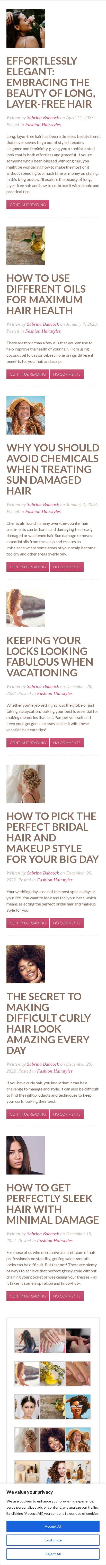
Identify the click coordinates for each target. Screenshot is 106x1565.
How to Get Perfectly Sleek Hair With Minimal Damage (52, 1203)
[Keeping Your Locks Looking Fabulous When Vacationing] (25, 607)
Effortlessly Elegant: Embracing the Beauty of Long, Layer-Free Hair (50, 82)
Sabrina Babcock (43, 117)
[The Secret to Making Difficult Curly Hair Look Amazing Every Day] (25, 963)
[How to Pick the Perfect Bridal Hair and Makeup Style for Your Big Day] (25, 783)
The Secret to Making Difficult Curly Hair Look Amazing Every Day (48, 1023)
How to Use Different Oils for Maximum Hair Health (46, 294)
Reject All (53, 1554)
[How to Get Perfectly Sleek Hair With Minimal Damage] (25, 1154)
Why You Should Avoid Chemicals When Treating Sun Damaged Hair (52, 469)
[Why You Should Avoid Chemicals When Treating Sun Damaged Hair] (25, 414)
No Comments (66, 374)
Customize (53, 1540)
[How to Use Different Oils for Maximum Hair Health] (25, 245)
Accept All (53, 1526)
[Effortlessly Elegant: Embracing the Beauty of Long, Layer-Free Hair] (25, 27)
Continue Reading (28, 204)
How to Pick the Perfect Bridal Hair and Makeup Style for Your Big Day (52, 837)
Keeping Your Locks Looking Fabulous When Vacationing (49, 656)
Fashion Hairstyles (43, 124)
